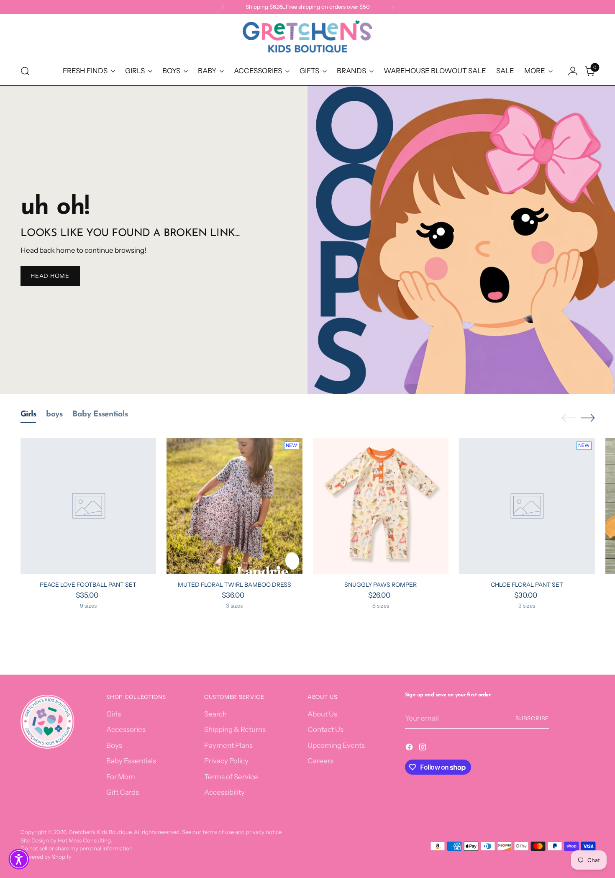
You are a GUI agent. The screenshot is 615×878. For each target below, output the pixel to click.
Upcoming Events (336, 745)
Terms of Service (231, 777)
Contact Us (325, 729)
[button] (18, 859)
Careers (320, 761)
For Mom (120, 777)
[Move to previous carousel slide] (568, 418)
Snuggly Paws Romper (380, 584)
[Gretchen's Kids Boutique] (307, 38)
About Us (322, 714)
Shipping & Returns (235, 729)
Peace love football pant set (88, 584)
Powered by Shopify (46, 856)
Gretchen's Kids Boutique (100, 832)
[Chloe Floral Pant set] (527, 506)
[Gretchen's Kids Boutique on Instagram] (423, 749)
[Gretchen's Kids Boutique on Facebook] (410, 749)
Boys (114, 745)
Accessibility (224, 792)
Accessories (126, 729)
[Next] (392, 7)
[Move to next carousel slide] (588, 418)
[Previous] (223, 7)
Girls (113, 714)
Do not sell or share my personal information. (76, 848)
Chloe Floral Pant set (527, 584)
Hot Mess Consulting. (85, 840)
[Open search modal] (25, 71)
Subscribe (532, 718)
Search (215, 714)
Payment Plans (228, 745)
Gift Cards (122, 792)
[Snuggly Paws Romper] (381, 506)
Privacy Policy (226, 761)
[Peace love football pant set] (88, 506)
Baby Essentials (131, 761)
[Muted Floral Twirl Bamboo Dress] (234, 506)
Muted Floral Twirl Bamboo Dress (234, 584)
